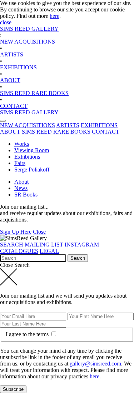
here (54, 16)
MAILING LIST (44, 245)
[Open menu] (3, 121)
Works (21, 144)
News (21, 188)
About (21, 182)
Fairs (19, 163)
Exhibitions (27, 157)
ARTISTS (11, 54)
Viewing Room (31, 150)
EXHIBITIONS (18, 67)
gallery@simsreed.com (95, 363)
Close (39, 232)
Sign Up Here (15, 232)
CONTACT (14, 106)
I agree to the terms (28, 334)
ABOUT (10, 80)
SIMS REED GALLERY (29, 29)
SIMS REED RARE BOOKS (34, 93)
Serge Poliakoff (31, 169)
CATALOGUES (19, 251)
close (5, 22)
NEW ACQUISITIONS (27, 42)
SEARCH (11, 245)
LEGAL (49, 251)
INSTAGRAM (82, 245)
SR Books (26, 194)
